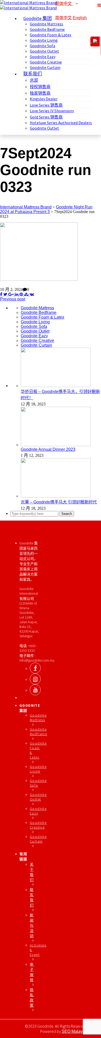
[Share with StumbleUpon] (25, 294)
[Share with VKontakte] (31, 294)
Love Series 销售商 (46, 105)
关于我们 (32, 872)
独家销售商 (40, 93)
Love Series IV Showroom (52, 110)
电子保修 (32, 972)
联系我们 (32, 897)
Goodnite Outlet (44, 51)
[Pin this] (20, 294)
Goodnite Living (44, 40)
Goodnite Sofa (42, 45)
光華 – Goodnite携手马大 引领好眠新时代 (59, 502)
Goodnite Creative (46, 62)
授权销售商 (40, 86)
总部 (34, 80)
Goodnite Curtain (45, 67)
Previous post (12, 299)
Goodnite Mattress (46, 23)
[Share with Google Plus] (10, 294)
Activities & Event (38, 950)
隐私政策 (32, 997)
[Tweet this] (4, 294)
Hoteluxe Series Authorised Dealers (61, 122)
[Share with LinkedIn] (16, 294)
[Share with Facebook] (1, 294)
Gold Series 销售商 (46, 117)
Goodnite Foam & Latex (50, 34)
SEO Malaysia (75, 1031)
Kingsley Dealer (43, 98)
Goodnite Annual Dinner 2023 (48, 449)
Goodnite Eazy (42, 56)
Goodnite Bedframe (47, 29)
